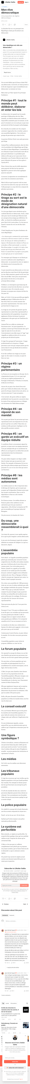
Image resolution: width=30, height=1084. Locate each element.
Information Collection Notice (18, 890)
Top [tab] (3, 1003)
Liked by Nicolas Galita (11, 932)
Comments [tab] (5, 915)
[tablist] (8, 915)
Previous (6, 904)
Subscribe (20, 2)
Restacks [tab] (12, 915)
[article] (15, 1013)
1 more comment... (6, 995)
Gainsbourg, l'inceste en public (9, 1024)
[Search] (27, 1003)
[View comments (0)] (9, 1033)
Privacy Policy (20, 1074)
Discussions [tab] (14, 1003)
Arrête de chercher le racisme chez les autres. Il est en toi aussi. (10, 1009)
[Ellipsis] (28, 930)
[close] (25, 1035)
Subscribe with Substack (16, 1067)
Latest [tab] (7, 1003)
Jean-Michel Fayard (10, 930)
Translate (5, 6)
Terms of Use (23, 889)
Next (24, 904)
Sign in (26, 2)
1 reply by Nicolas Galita (13, 967)
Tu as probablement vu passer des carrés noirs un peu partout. (10, 1014)
